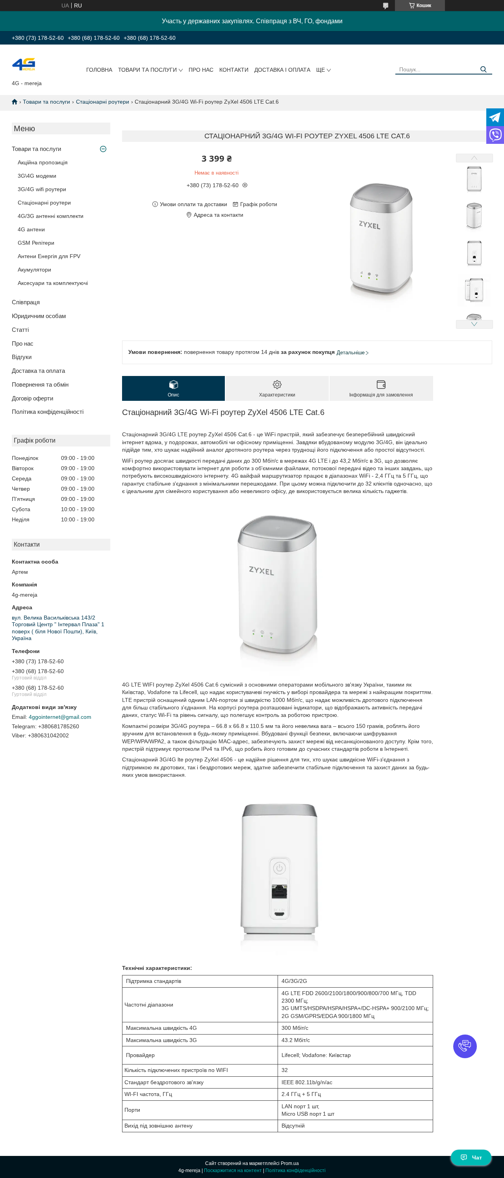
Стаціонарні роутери (102, 101)
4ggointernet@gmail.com (60, 717)
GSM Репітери (36, 243)
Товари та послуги (147, 70)
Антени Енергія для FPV (49, 256)
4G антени (31, 229)
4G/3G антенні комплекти (50, 216)
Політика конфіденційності (47, 411)
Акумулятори (34, 269)
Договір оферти (32, 398)
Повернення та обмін (40, 384)
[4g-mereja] (23, 64)
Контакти (233, 70)
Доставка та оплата (38, 370)
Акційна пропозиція (43, 162)
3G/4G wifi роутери (42, 189)
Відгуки (22, 357)
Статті (20, 329)
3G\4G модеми (37, 176)
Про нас (201, 70)
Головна (99, 70)
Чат (477, 1157)
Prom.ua (290, 1163)
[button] (465, 1046)
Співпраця (26, 302)
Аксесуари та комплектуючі (53, 283)
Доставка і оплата (282, 70)
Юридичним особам (39, 316)
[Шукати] (483, 69)
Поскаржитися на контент (233, 1170)
